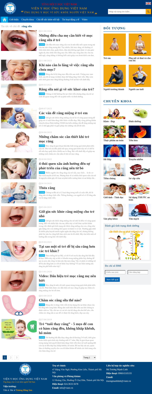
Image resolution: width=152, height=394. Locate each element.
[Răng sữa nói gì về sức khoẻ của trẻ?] (19, 94)
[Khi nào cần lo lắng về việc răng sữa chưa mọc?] (19, 70)
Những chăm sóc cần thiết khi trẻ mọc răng (64, 139)
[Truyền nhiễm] (140, 151)
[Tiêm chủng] (114, 170)
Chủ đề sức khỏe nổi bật (48, 19)
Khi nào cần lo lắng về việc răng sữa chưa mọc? (66, 67)
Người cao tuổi (136, 89)
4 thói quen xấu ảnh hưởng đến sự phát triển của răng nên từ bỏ (64, 166)
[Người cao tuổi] (140, 76)
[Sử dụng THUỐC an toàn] (140, 189)
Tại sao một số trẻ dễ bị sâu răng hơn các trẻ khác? (67, 249)
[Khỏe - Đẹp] (114, 113)
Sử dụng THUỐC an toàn (139, 198)
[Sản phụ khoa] (114, 210)
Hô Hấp (107, 159)
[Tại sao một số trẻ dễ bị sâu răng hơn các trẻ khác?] (19, 251)
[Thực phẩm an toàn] (114, 132)
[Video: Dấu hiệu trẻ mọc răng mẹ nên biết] (19, 281)
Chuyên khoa (27, 19)
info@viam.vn (66, 388)
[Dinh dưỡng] (140, 113)
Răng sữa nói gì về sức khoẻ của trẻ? (66, 89)
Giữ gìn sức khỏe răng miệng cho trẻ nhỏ (66, 214)
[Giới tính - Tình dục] (114, 189)
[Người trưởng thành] (114, 76)
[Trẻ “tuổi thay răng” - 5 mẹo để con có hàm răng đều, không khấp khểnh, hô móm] (19, 329)
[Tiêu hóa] (140, 132)
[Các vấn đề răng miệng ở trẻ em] (19, 118)
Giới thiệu (14, 19)
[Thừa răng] (19, 192)
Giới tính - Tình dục (113, 197)
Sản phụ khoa (110, 218)
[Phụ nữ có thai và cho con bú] (140, 45)
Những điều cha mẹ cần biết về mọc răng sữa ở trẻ (66, 38)
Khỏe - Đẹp (109, 121)
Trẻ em (107, 58)
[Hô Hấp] (114, 151)
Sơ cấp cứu (134, 178)
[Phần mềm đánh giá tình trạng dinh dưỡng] (127, 245)
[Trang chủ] (4, 20)
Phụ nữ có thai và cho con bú (140, 59)
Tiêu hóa (133, 140)
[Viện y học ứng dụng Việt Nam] (25, 369)
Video (84, 19)
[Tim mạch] (140, 210)
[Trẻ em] (114, 45)
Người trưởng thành (113, 89)
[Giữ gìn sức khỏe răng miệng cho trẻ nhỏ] (19, 216)
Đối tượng (114, 28)
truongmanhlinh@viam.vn (118, 381)
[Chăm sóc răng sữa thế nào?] (19, 305)
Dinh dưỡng (135, 121)
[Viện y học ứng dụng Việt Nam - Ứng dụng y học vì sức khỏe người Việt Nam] (10, 8)
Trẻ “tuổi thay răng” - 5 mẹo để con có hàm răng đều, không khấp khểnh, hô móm (67, 328)
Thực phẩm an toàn (113, 140)
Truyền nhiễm (136, 159)
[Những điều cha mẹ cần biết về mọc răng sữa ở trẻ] (19, 40)
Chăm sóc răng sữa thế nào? (60, 300)
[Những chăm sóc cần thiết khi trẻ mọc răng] (19, 141)
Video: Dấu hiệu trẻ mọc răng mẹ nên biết (67, 278)
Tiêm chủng (109, 178)
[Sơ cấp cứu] (140, 170)
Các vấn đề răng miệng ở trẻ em (63, 113)
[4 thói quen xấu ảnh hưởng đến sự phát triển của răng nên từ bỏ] (19, 168)
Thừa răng (47, 188)
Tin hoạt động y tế (70, 19)
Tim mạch (134, 218)
